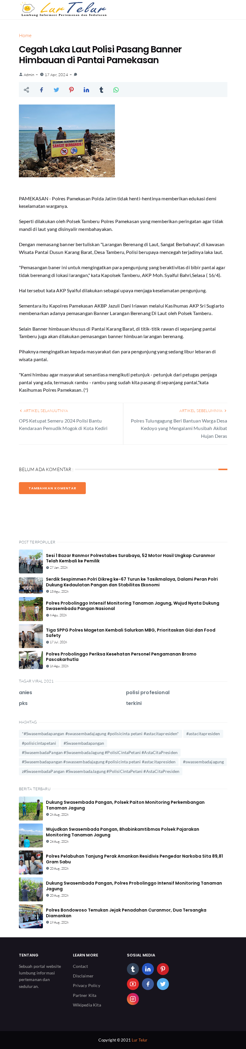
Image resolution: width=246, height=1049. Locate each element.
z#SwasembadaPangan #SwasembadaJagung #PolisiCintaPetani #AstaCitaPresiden (101, 771)
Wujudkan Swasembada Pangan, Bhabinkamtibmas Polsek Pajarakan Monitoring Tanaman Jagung (122, 832)
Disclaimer (83, 975)
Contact (80, 966)
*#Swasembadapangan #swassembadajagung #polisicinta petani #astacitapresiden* (100, 733)
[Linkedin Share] (86, 89)
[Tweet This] (56, 89)
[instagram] (133, 999)
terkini (134, 703)
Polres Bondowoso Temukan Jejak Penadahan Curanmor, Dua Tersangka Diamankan (126, 912)
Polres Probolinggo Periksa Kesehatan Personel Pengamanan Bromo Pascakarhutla (121, 656)
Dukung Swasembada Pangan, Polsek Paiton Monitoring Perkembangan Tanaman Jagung (125, 805)
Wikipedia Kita (87, 1004)
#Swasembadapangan (84, 743)
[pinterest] (163, 969)
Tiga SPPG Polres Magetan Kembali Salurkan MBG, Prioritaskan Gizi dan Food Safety (130, 632)
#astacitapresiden (203, 733)
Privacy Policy (86, 985)
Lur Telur (139, 1040)
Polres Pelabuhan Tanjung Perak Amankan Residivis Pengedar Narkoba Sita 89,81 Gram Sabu (134, 859)
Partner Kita (85, 995)
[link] (75, 74)
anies (25, 692)
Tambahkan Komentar (52, 488)
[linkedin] (148, 969)
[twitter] (163, 984)
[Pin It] (71, 89)
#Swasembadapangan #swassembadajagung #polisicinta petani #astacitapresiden (99, 761)
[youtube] (133, 984)
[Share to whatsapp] (116, 89)
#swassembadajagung (203, 761)
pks (23, 703)
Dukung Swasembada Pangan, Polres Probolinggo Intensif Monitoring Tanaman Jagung (134, 885)
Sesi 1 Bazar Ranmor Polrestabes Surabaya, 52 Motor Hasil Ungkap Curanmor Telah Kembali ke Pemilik (130, 558)
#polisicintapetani (39, 743)
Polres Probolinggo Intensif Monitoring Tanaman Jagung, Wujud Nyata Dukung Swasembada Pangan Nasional (132, 605)
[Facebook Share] (41, 89)
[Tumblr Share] (101, 89)
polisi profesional (148, 692)
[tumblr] (133, 969)
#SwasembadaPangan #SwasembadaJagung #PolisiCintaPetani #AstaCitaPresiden (100, 752)
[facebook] (148, 984)
